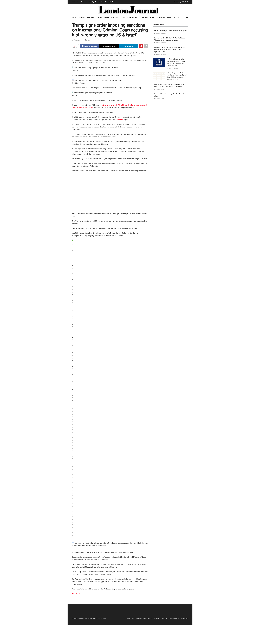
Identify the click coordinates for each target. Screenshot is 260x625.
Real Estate (161, 17)
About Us (97, 2)
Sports (169, 17)
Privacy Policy (80, 2)
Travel (152, 17)
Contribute (164, 618)
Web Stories (112, 2)
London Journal (92, 618)
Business (90, 17)
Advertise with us (174, 618)
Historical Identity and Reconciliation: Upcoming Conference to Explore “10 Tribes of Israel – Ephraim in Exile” (169, 49)
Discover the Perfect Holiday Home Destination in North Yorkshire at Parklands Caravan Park (170, 85)
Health (106, 17)
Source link (76, 593)
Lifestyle (144, 17)
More (175, 17)
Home (73, 2)
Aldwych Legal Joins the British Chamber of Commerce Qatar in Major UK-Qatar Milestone (177, 75)
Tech (99, 17)
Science (113, 17)
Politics (81, 17)
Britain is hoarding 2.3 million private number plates (170, 31)
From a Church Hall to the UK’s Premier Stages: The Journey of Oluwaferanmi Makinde (169, 39)
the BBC (120, 119)
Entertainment (132, 17)
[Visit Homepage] (128, 9)
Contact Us (104, 2)
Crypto (122, 17)
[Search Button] (187, 17)
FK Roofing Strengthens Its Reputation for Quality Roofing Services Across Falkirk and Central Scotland (176, 62)
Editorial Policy (90, 2)
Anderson (77, 40)
